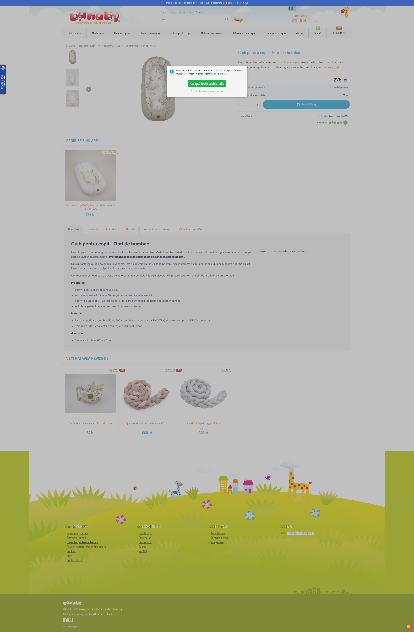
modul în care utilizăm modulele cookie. (207, 73)
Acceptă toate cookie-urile (207, 83)
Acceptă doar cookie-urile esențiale (207, 90)
